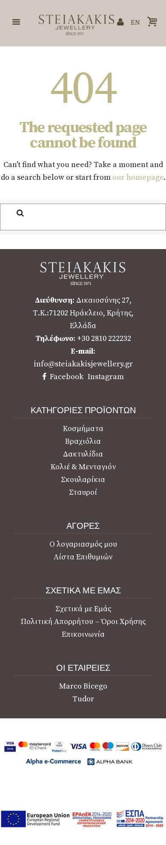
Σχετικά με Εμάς (83, 609)
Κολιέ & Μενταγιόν (83, 467)
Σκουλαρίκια (83, 480)
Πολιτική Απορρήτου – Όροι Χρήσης (83, 622)
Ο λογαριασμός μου (83, 544)
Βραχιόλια (83, 441)
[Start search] (13, 212)
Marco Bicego (83, 686)
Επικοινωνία (83, 634)
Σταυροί (83, 492)
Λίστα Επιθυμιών (83, 557)
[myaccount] (120, 22)
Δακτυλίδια (83, 454)
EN (135, 22)
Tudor (83, 699)
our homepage (137, 177)
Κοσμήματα (83, 429)
